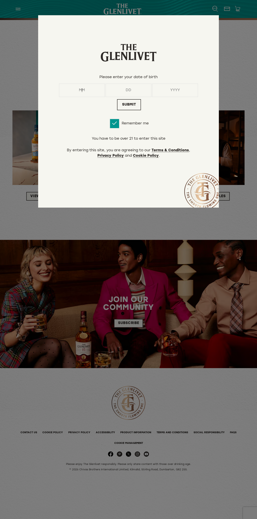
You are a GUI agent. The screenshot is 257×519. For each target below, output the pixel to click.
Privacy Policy (110, 156)
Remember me (135, 123)
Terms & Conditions (170, 150)
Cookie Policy (146, 156)
